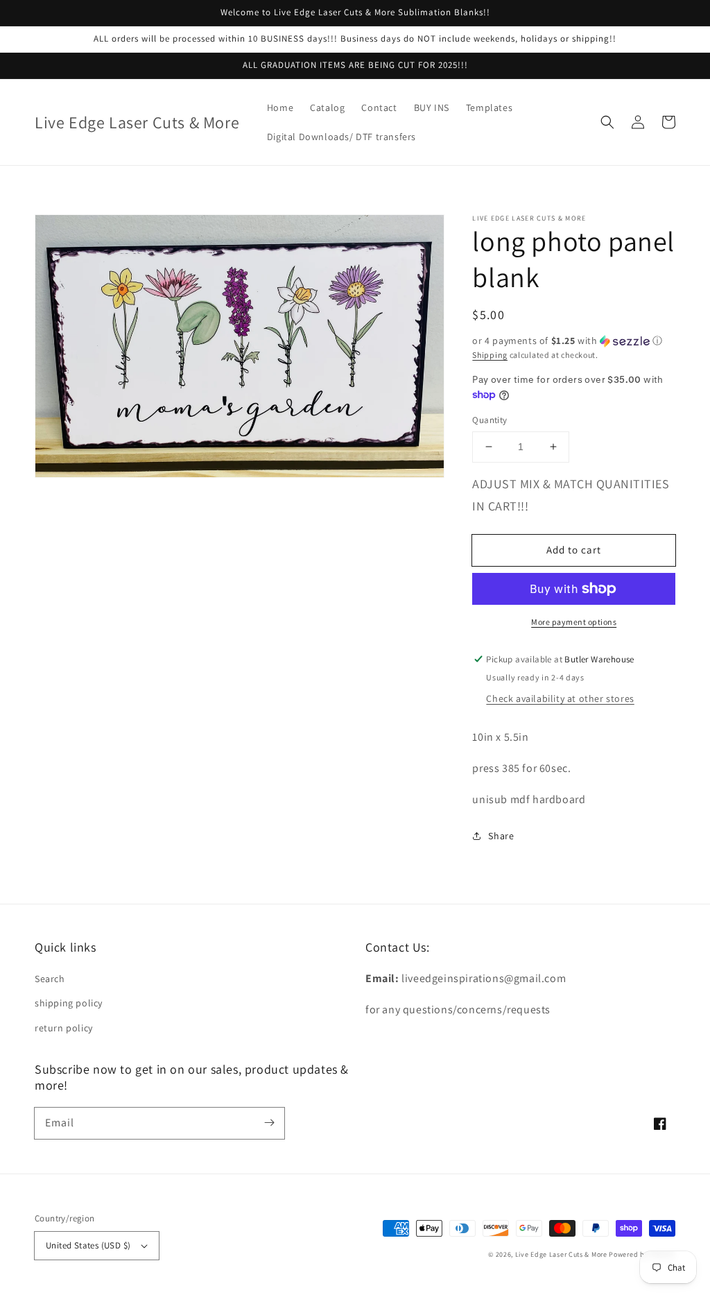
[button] (607, 122)
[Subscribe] (269, 1123)
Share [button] (501, 836)
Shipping (490, 355)
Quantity (489, 420)
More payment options (573, 622)
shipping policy (69, 1003)
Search (50, 978)
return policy (64, 1028)
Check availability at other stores (560, 698)
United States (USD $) (88, 1245)
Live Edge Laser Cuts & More (561, 1254)
